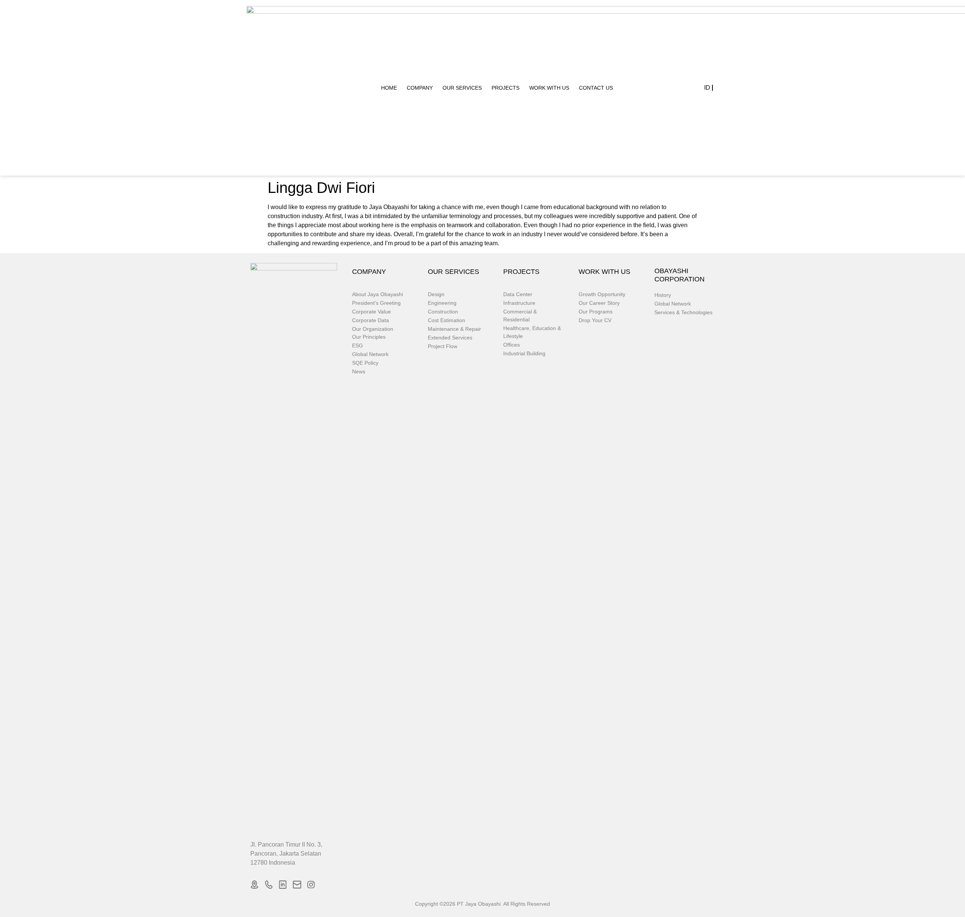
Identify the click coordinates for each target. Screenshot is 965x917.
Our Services (462, 88)
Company (420, 88)
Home (389, 88)
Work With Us (549, 88)
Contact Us (596, 88)
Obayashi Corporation (679, 275)
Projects (505, 88)
